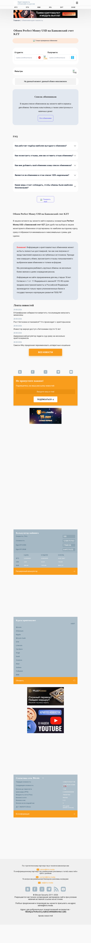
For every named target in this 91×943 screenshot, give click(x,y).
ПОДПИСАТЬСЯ (44, 399)
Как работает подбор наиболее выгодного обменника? (41, 146)
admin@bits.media (47, 869)
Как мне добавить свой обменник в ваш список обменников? (43, 165)
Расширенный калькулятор (26, 571)
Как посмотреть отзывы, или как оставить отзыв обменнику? (44, 155)
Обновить (20, 681)
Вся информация (22, 814)
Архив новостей (45, 916)
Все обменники (46, 118)
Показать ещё (47, 200)
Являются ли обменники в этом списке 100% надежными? (42, 175)
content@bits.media (47, 877)
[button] (39, 58)
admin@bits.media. (45, 905)
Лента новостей (24, 305)
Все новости (45, 352)
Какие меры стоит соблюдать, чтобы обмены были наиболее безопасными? (44, 186)
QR (64, 912)
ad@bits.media (47, 883)
